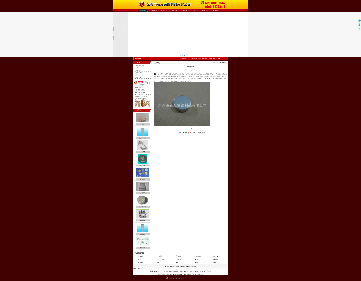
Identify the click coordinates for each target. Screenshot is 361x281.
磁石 (158, 259)
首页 (143, 10)
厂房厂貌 (195, 10)
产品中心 (164, 10)
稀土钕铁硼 (142, 248)
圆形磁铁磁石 (160, 262)
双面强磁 (140, 259)
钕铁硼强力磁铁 (140, 65)
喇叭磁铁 (142, 165)
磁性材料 (138, 77)
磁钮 (137, 75)
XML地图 (193, 266)
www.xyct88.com (142, 98)
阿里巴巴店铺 (137, 268)
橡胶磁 (138, 70)
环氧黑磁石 (141, 262)
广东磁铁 (142, 179)
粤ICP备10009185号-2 (155, 271)
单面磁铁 (215, 256)
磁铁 (142, 124)
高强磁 (196, 259)
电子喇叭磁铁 (142, 206)
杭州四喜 (200, 274)
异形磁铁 (178, 256)
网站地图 (188, 266)
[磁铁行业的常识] (184, 133)
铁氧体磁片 (216, 262)
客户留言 (216, 10)
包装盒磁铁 (142, 193)
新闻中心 (224, 62)
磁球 (177, 262)
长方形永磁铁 (142, 138)
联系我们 (205, 10)
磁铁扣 (215, 259)
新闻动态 (174, 10)
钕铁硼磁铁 (142, 234)
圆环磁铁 (197, 256)
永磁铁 (138, 68)
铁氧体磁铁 (139, 72)
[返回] (190, 128)
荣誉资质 (185, 10)
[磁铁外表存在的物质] (199, 133)
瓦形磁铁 (142, 151)
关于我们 (154, 10)
